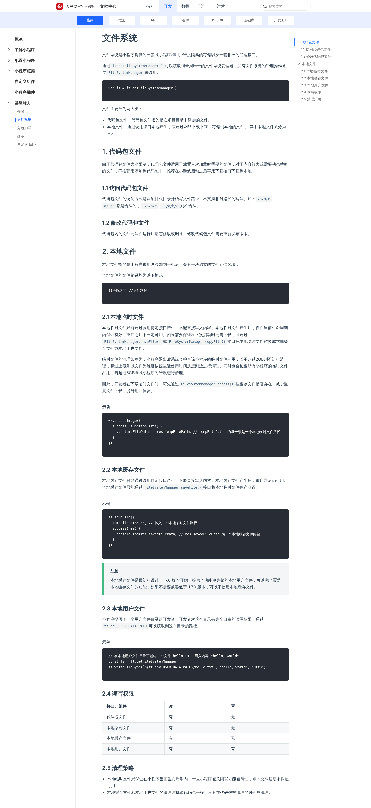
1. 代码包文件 (308, 42)
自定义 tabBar (28, 144)
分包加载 (24, 128)
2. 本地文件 (307, 64)
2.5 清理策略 (311, 99)
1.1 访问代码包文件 (316, 49)
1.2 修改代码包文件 (316, 56)
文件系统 (24, 119)
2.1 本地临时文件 (314, 71)
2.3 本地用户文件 (314, 85)
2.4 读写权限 (311, 92)
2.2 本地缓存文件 (314, 78)
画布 (20, 136)
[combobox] (285, 6)
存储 (20, 111)
